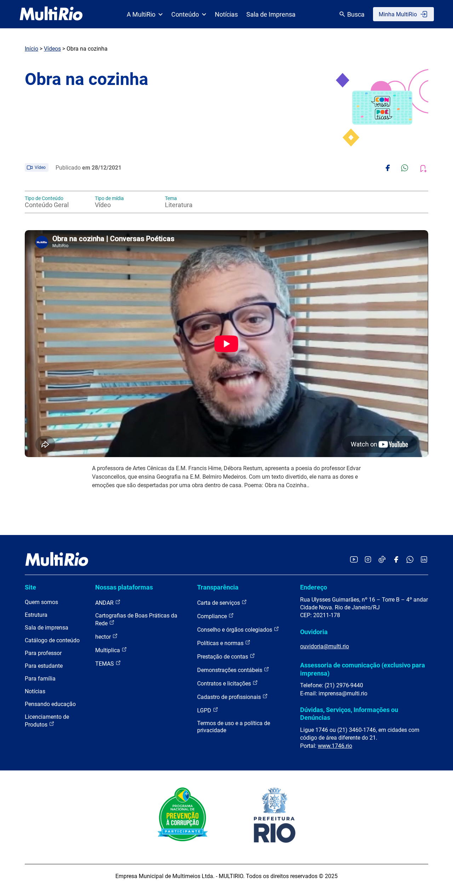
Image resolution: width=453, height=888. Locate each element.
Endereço (313, 587)
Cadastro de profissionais (229, 697)
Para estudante (44, 665)
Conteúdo (185, 14)
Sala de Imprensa (271, 14)
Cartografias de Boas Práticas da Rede (136, 619)
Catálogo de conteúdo (52, 640)
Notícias (226, 14)
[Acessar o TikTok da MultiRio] (382, 560)
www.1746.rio (335, 745)
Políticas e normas (221, 643)
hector (103, 636)
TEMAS (105, 663)
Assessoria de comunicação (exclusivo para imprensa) (362, 669)
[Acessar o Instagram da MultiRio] (367, 560)
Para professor (43, 653)
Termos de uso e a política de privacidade (233, 727)
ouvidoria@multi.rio (324, 646)
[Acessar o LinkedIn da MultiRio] (424, 560)
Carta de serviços (219, 602)
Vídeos (52, 48)
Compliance (212, 616)
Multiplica (108, 650)
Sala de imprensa (46, 627)
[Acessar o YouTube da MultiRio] (354, 560)
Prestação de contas (223, 656)
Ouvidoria (314, 632)
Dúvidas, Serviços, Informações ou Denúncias (349, 713)
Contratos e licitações (224, 683)
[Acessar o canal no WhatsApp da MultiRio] (410, 560)
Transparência (218, 587)
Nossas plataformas (124, 587)
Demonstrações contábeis (230, 670)
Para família (40, 678)
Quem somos (41, 602)
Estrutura (36, 614)
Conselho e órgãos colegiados (235, 629)
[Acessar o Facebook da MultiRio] (396, 560)
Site (30, 587)
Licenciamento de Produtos (47, 720)
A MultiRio (141, 14)
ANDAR (105, 602)
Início (31, 48)
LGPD (205, 710)
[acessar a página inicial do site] (51, 14)
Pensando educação (50, 704)
